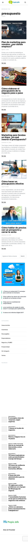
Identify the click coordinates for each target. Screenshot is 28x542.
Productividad (5, 347)
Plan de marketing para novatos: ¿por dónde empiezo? (13, 44)
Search (22, 256)
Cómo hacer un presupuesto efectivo (13, 182)
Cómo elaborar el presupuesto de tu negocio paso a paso (12, 90)
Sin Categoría (5, 351)
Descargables (7, 23)
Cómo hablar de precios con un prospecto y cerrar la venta (14, 229)
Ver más (4, 63)
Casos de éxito (6, 325)
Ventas (4, 355)
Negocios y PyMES (17, 23)
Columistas (5, 329)
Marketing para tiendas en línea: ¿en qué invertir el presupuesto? (14, 137)
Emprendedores (6, 338)
